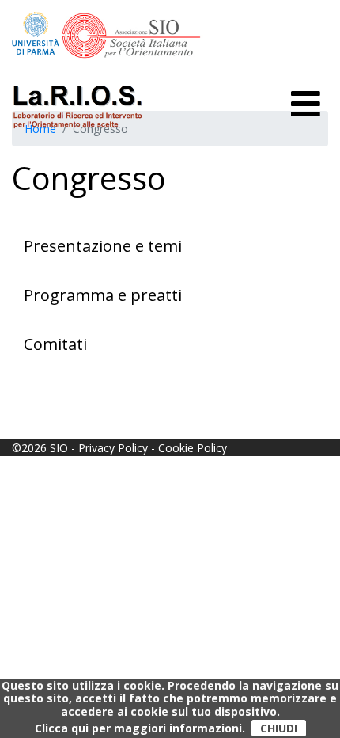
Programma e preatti (103, 295)
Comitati (55, 344)
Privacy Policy (113, 447)
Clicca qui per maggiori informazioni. (140, 728)
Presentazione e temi (103, 246)
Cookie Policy (192, 447)
